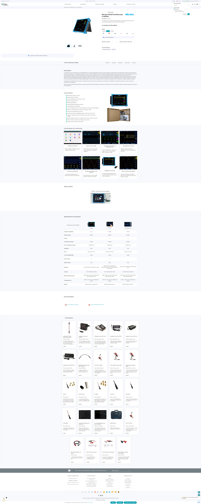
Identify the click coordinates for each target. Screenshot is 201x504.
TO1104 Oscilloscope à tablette (71, 62)
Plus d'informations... (90, 502)
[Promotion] (197, 4)
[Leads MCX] (132, 386)
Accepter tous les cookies (130, 502)
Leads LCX (112, 394)
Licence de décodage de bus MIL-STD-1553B (100, 424)
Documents (114, 49)
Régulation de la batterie (110, 479)
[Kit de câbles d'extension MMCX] (132, 357)
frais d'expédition (96, 498)
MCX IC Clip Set (129, 423)
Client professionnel (178, 10)
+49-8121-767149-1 (73, 480)
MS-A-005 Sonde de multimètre (108, 452)
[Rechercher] (193, 4)
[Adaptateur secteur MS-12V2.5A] (85, 328)
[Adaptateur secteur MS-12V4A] (100, 328)
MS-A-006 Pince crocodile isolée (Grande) (123, 453)
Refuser (113, 502)
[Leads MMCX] (69, 415)
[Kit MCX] (69, 386)
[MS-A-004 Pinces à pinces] (93, 444)
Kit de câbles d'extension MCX (116, 365)
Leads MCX (128, 394)
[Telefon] (199, 492)
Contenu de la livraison (106, 49)
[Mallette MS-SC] (116, 415)
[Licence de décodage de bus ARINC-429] (85, 415)
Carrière (128, 478)
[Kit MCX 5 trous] (85, 386)
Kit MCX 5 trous (82, 394)
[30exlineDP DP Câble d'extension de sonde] (69, 328)
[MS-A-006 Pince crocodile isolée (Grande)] (124, 444)
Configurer (120, 502)
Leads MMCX (65, 423)
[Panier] (199, 4)
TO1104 (108, 31)
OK (188, 14)
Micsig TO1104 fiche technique (73, 304)
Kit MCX (64, 394)
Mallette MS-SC (113, 423)
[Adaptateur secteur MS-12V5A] (116, 328)
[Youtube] (100, 495)
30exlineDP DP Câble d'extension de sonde (67, 337)
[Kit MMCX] (100, 386)
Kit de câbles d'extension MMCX (130, 366)
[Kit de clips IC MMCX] (100, 357)
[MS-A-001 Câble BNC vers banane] (77, 444)
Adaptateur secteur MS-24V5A (68, 365)
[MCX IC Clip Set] (132, 415)
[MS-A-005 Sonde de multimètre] (108, 444)
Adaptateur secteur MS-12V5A (116, 336)
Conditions (109, 478)
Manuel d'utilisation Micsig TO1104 (97, 304)
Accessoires (134, 62)
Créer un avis (110, 12)
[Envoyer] (129, 471)
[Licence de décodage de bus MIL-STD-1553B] (100, 415)
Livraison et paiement (109, 483)
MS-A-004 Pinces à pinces (92, 452)
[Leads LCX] (116, 386)
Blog (128, 486)
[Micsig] (129, 14)
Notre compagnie (128, 479)
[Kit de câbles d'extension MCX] (116, 357)
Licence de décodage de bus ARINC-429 (84, 424)
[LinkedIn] (102, 495)
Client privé (177, 9)
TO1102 (103, 31)
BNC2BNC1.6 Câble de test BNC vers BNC (84, 366)
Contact (128, 483)
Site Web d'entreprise (128, 482)
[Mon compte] (195, 4)
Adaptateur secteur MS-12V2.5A (83, 337)
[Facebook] (99, 495)
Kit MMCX (96, 394)
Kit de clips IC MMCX (98, 365)
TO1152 (112, 31)
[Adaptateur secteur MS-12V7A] (132, 328)
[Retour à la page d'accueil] (4, 4)
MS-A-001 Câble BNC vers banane (76, 453)
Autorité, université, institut (179, 11)
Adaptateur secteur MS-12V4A (100, 336)
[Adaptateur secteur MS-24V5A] (69, 357)
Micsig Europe (128, 487)
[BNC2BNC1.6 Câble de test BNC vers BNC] (85, 357)
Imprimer (109, 482)
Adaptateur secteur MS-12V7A (131, 336)
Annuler (184, 14)
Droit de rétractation (109, 486)
